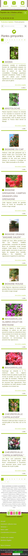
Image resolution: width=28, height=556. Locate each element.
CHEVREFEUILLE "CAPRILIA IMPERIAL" (13, 453)
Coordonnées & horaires (8, 532)
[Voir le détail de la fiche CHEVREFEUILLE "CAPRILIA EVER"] (14, 405)
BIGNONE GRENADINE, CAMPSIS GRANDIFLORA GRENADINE (14, 194)
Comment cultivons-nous (9, 524)
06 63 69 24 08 (8, 18)
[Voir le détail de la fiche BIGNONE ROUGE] (14, 274)
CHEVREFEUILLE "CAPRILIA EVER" (12, 415)
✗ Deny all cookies (6, 554)
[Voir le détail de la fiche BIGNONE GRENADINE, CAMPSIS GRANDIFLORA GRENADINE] (14, 181)
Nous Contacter (6, 545)
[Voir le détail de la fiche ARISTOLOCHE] (14, 99)
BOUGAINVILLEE (13, 367)
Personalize (16, 554)
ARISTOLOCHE (12, 108)
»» (8, 42)
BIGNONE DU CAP (14, 149)
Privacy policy (24, 554)
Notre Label (4, 529)
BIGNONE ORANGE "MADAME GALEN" (13, 235)
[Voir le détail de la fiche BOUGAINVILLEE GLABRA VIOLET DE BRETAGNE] (14, 310)
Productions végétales (7, 22)
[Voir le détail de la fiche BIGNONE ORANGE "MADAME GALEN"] (14, 225)
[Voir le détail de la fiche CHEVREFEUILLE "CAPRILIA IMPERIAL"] (14, 443)
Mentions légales (6, 540)
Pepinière (11, 14)
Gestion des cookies (7, 537)
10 (24, 39)
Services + (4, 527)
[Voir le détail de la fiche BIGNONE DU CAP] (14, 140)
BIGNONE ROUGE (13, 284)
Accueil (3, 521)
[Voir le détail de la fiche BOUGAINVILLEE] (14, 358)
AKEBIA (8, 62)
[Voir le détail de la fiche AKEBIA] (14, 53)
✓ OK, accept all (18, 552)
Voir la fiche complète (20, 85)
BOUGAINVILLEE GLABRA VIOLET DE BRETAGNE (12, 322)
